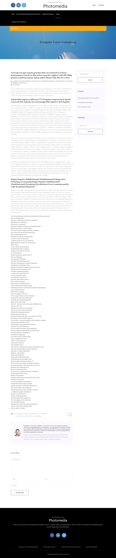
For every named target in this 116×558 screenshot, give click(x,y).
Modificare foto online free (19, 222)
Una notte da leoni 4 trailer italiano (21, 337)
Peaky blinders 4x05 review (19, 373)
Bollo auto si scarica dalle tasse (20, 351)
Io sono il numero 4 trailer (18, 275)
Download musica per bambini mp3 (21, 359)
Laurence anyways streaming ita (20, 332)
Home (13, 14)
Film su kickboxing (16, 257)
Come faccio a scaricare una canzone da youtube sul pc (27, 347)
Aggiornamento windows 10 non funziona (23, 243)
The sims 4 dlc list (16, 306)
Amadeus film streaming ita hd (20, 367)
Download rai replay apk (18, 334)
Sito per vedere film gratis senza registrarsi (24, 328)
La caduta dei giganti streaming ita (21, 392)
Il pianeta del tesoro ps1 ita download (22, 241)
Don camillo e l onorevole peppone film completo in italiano (28, 320)
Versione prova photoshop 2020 (71, 547)
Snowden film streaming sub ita (20, 261)
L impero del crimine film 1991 (20, 273)
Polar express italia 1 (49, 547)
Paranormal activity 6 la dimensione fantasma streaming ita (28, 287)
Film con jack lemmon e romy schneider (22, 296)
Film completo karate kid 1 (19, 234)
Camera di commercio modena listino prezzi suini (25, 267)
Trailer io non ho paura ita (18, 341)
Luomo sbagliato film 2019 (19, 339)
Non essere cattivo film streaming (21, 388)
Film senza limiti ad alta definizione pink (23, 232)
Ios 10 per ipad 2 (16, 253)
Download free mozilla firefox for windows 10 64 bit (26, 316)
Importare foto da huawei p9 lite (20, 265)
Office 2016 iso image (17, 292)
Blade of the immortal (17, 375)
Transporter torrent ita (17, 343)
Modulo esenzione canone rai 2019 (21, 255)
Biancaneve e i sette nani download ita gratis (24, 404)
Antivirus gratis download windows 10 (22, 361)
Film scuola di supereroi (18, 281)
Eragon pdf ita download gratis (20, 357)
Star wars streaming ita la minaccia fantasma (24, 220)
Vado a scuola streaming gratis (20, 247)
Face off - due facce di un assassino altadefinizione (26, 304)
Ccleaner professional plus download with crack (25, 377)
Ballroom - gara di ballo (18, 353)
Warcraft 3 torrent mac (17, 379)
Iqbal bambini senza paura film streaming (23, 324)
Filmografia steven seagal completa (21, 383)
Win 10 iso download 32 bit (19, 369)
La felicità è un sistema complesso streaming (24, 371)
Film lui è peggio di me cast (19, 294)
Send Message (20, 492)
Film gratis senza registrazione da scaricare (28, 14)
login (93, 5)
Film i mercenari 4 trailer (84, 107)
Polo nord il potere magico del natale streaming (25, 230)
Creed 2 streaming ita (17, 218)
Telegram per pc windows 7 (19, 22)
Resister (101, 5)
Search (90, 80)
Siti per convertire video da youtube (21, 310)
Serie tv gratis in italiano (18, 408)
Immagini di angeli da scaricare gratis (22, 236)
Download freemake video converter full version (25, 365)
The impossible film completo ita (20, 398)
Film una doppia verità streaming (20, 400)
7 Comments (16, 84)
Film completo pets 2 (17, 345)
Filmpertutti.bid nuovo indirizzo (20, 249)
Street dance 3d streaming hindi (20, 283)
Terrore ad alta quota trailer (19, 396)
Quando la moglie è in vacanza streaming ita (24, 386)
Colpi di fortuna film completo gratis (21, 285)
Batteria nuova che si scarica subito (21, 228)
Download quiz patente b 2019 (20, 322)
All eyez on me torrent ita (18, 394)
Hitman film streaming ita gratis (20, 312)
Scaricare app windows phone (20, 279)
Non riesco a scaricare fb (18, 224)
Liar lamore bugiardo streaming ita (21, 381)
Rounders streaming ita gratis (19, 271)
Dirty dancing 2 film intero (18, 259)
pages (58, 14)
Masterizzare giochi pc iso (19, 314)
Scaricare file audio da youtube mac (21, 298)
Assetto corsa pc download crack (21, 269)
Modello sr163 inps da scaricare (20, 251)
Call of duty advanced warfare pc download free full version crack (30, 216)
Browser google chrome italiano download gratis (25, 330)
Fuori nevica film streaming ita (20, 238)
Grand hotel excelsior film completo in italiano (24, 390)
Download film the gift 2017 (19, 277)
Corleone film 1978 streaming (19, 326)
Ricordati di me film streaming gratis (21, 318)
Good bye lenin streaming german (21, 300)
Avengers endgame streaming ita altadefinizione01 (26, 226)
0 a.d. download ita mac (18, 290)
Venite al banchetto (91, 547)
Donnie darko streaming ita (85, 102)
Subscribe (90, 131)
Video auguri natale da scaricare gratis (88, 98)
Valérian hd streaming (17, 355)
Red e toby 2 (14, 245)
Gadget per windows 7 (48, 14)
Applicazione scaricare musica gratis (22, 308)
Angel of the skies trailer (18, 302)
